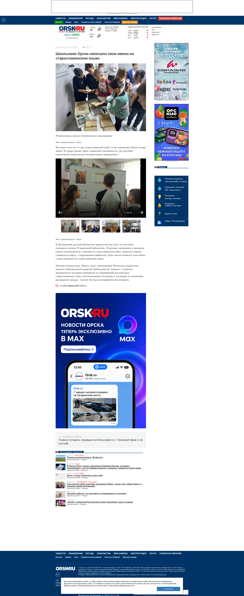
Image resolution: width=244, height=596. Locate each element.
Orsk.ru (148, 569)
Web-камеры (121, 18)
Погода (89, 18)
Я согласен (168, 589)
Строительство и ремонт (91, 22)
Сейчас (93, 29)
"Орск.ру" (83, 567)
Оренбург (155, 32)
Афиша (68, 22)
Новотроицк (156, 27)
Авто (76, 22)
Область (155, 35)
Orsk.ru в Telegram (112, 22)
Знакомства (104, 18)
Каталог (59, 22)
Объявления (75, 18)
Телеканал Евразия (170, 18)
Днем (92, 35)
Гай (153, 30)
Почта (153, 18)
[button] (139, 166)
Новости (61, 18)
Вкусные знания (130, 22)
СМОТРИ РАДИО (138, 18)
